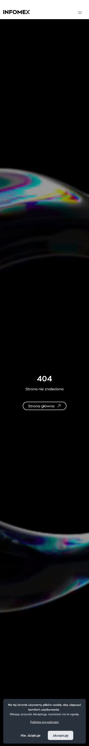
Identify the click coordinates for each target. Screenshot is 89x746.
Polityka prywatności (44, 722)
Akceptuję (60, 735)
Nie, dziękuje (30, 735)
